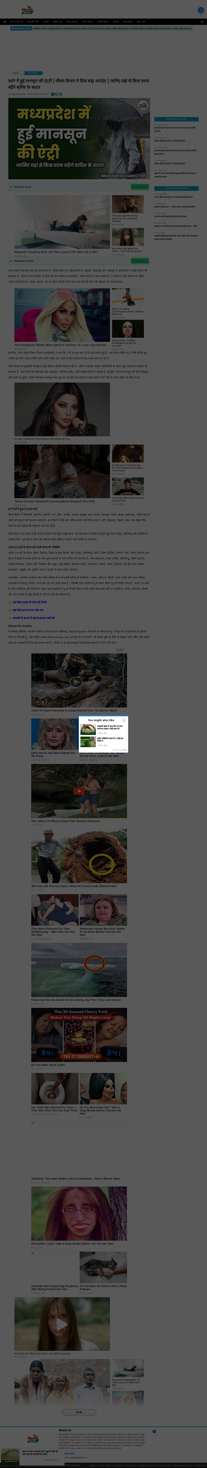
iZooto (124, 750)
